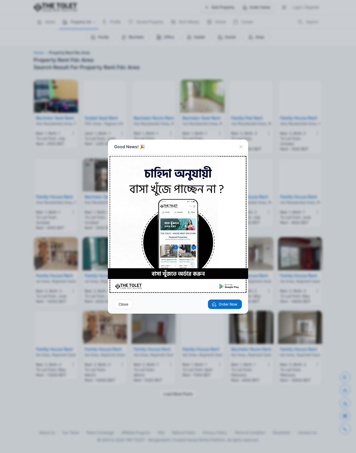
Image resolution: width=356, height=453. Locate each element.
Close (123, 304)
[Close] (241, 147)
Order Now (228, 304)
